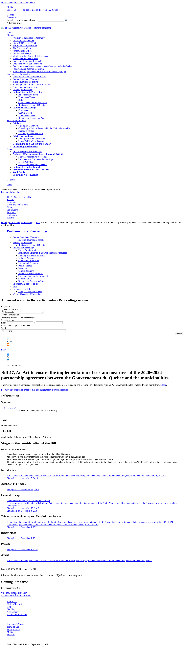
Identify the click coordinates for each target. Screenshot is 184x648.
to (35, 322)
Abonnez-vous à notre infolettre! (16, 595)
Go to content (7, 2)
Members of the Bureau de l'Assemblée (30, 56)
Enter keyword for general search (22, 20)
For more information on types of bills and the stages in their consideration (34, 390)
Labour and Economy (28, 263)
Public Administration (28, 250)
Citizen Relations (26, 271)
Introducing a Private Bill (25, 146)
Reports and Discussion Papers (32, 118)
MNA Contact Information (25, 45)
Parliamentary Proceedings (19, 74)
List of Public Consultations (31, 141)
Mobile (10, 632)
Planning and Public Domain (31, 255)
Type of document (9, 309)
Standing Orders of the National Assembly (32, 84)
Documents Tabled (27, 97)
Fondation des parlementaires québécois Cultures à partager (39, 71)
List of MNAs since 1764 (24, 43)
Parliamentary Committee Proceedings (35, 159)
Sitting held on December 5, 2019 (22, 538)
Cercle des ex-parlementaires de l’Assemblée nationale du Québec (42, 66)
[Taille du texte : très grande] (11, 342)
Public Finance (25, 265)
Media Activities (25, 162)
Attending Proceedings (23, 89)
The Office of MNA (22, 48)
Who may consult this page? (14, 593)
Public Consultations (23, 136)
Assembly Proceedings (23, 242)
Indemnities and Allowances (25, 58)
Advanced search (15, 23)
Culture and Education (28, 260)
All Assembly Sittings (28, 94)
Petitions (17, 123)
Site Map (11, 609)
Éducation (11, 212)
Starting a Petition (26, 131)
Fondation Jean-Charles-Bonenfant (28, 69)
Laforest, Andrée (9, 408)
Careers (10, 14)
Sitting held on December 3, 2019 (22, 511)
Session (4, 328)
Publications (12, 210)
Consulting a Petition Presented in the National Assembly (44, 128)
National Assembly (27, 258)
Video (9, 149)
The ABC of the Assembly (19, 197)
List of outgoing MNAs (23, 40)
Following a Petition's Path (30, 133)
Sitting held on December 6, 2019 (22, 549)
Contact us (12, 17)
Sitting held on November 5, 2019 (22, 478)
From (3, 322)
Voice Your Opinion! (16, 120)
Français (11, 634)
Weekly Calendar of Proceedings (27, 294)
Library (10, 207)
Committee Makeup (22, 53)
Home (10, 32)
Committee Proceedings (24, 107)
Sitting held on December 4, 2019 (22, 527)
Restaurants (12, 202)
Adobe (163, 385)
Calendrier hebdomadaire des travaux (29, 76)
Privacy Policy (13, 629)
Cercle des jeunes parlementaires (27, 63)
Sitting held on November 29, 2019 (23, 508)
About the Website (15, 624)
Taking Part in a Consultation (31, 138)
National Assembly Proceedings (32, 157)
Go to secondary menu (24, 2)
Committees (23, 110)
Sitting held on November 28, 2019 (23, 489)
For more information (11, 192)
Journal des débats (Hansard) (26, 79)
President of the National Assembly (29, 38)
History (10, 217)
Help (9, 606)
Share (3, 349)
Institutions (23, 268)
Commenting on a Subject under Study (32, 144)
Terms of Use (13, 627)
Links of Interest (14, 604)
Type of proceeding (10, 314)
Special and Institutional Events (32, 164)
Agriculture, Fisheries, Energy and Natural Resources (42, 253)
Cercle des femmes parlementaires (28, 61)
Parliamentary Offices (22, 51)
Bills (20, 100)
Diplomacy (12, 215)
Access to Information (17, 614)
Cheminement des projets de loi (32, 102)
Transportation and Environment (33, 276)
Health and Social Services (30, 273)
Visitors (10, 199)
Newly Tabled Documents (30, 291)
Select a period (8, 320)
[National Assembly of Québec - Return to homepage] (26, 28)
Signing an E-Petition (28, 125)
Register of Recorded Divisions (32, 105)
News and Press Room (17, 204)
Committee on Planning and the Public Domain (28, 500)
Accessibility (13, 612)
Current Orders (25, 113)
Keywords (6, 306)
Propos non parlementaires (25, 87)
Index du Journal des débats (25, 82)
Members (11, 35)
